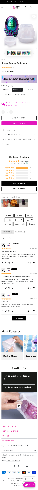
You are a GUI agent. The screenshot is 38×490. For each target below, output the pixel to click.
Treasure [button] (32, 224)
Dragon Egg (17, 90)
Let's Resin (15, 478)
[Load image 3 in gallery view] (19, 53)
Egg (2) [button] (29, 216)
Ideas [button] (17, 224)
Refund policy (21, 481)
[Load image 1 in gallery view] (9, 53)
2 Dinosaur (29, 90)
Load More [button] (19, 318)
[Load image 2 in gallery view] (14, 53)
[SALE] (30, 7)
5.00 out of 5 (24, 161)
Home (3, 59)
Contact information (20, 486)
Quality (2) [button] (18, 220)
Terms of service (14, 483)
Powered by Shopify (9, 481)
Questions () (20, 232)
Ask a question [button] (19, 189)
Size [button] (23, 224)
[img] (6, 248)
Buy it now (19, 124)
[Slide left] (3, 2)
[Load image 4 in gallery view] (24, 53)
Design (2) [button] (19, 216)
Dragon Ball (7, 94)
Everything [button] (7, 224)
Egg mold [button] (29, 220)
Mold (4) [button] (9, 216)
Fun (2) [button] (8, 220)
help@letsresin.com (13, 460)
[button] (25, 7)
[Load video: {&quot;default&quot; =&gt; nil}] (19, 405)
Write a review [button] (19, 183)
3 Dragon (6, 90)
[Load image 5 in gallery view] (28, 53)
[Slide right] (35, 2)
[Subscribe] (35, 450)
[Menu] (2, 7)
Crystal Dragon (20, 94)
